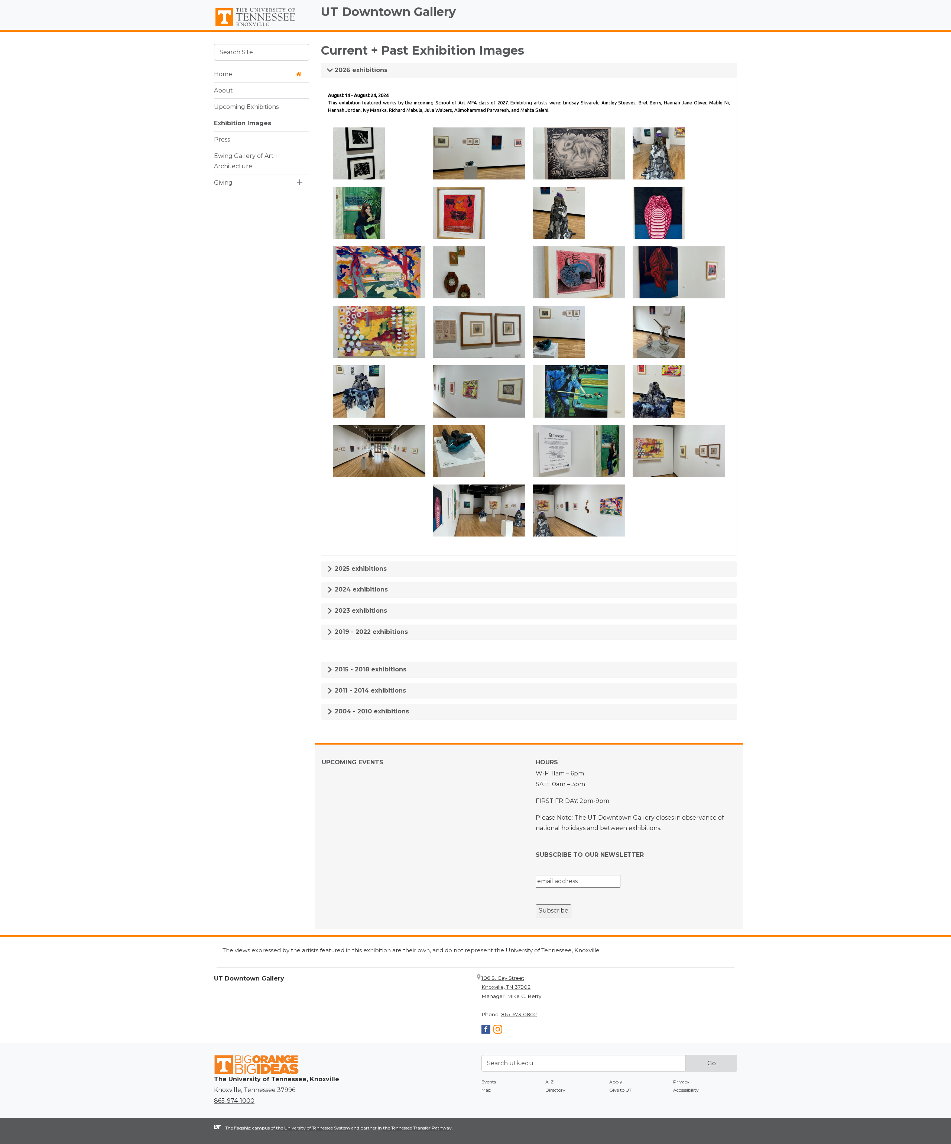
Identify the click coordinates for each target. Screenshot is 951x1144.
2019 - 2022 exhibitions (370, 631)
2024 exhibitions (360, 589)
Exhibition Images (242, 122)
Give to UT (620, 1090)
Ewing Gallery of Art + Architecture (246, 161)
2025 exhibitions (360, 568)
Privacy (681, 1082)
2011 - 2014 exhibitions (369, 690)
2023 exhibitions (360, 610)
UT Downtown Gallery (388, 11)
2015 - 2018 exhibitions (369, 669)
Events (488, 1082)
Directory (555, 1090)
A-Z (549, 1082)
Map (486, 1090)
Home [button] (223, 73)
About (223, 90)
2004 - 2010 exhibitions (371, 711)
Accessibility (686, 1090)
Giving (223, 182)
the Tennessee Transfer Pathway (417, 1128)
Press (222, 139)
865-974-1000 (234, 1100)
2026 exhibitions (360, 70)
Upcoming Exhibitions (246, 106)
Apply (615, 1082)
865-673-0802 (519, 1014)
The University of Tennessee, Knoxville (261, 26)
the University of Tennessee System (313, 1128)
